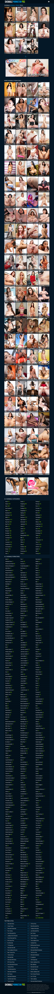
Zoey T (38, 915)
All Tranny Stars (11, 962)
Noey (37, 624)
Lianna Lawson (24, 798)
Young (38, 553)
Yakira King (38, 890)
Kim (22, 744)
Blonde (7, 528)
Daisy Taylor (8, 834)
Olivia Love (39, 638)
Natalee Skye (39, 584)
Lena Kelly (23, 789)
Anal (7, 501)
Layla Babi (23, 775)
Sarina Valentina (40, 737)
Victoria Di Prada (40, 861)
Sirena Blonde (39, 764)
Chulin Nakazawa (9, 805)
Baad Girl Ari (8, 685)
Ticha (37, 816)
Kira (22, 755)
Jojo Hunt (23, 687)
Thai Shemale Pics (12, 969)
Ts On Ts (38, 544)
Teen (38, 537)
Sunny (37, 787)
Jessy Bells (23, 681)
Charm (7, 787)
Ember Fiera (8, 879)
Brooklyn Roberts (9, 739)
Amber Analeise (9, 602)
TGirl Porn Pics (34, 952)
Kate (22, 714)
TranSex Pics (33, 942)
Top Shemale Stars (12, 978)
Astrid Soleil (8, 658)
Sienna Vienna (39, 762)
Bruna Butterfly (9, 744)
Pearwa (38, 669)
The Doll (38, 809)
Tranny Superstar (34, 935)
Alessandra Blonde (10, 577)
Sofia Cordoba (39, 775)
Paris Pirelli (38, 653)
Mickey (23, 888)
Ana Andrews (9, 613)
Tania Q (38, 800)
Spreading (39, 530)
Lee (22, 780)
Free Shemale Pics (12, 933)
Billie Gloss (8, 726)
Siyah (37, 766)
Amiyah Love (9, 604)
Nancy (38, 570)
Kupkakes (23, 766)
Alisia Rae (8, 588)
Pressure (38, 692)
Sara (37, 730)
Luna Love (23, 836)
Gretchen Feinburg (25, 588)
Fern (22, 559)
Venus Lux (39, 854)
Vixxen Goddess (40, 872)
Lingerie (23, 533)
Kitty (22, 760)
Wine (37, 884)
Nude (23, 539)
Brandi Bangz (9, 735)
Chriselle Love (8, 800)
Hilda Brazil (24, 604)
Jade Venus (24, 635)
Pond (37, 683)
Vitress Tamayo (40, 868)
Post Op (38, 510)
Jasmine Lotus (24, 651)
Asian (7, 503)
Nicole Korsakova (40, 604)
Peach (38, 665)
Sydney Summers (40, 796)
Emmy (7, 888)
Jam (22, 638)
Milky (22, 893)
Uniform (38, 546)
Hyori (22, 617)
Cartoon (7, 773)
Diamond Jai (8, 857)
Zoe (37, 911)
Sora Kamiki (39, 780)
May (22, 870)
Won (37, 886)
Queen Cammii (40, 699)
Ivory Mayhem (24, 626)
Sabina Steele (39, 717)
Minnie (22, 904)
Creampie (8, 537)
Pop (37, 687)
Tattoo (38, 535)
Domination (8, 546)
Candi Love (8, 755)
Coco (7, 820)
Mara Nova (23, 852)
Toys (38, 542)
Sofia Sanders (39, 778)
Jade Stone (24, 633)
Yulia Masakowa (40, 904)
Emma (7, 884)
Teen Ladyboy (34, 978)
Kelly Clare (24, 726)
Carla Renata (8, 764)
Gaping (23, 512)
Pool (38, 506)
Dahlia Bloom (9, 827)
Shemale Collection (12, 971)
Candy (7, 757)
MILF (22, 537)
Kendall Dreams (25, 732)
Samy (37, 721)
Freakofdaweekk (25, 566)
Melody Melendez (25, 879)
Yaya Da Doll (39, 895)
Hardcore (24, 517)
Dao (7, 845)
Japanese (24, 524)
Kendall (23, 730)
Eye (6, 917)
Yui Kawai (38, 902)
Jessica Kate (24, 678)
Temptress (39, 807)
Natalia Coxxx (39, 586)
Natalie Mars (39, 590)
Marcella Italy (24, 854)
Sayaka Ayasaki (39, 744)
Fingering (24, 503)
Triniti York (38, 827)
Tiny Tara (38, 823)
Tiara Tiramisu (39, 814)
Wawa (38, 875)
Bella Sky (8, 714)
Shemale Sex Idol (34, 966)
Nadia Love (39, 563)
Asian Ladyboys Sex (35, 971)
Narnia (37, 579)
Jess (22, 672)
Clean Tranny (33, 938)
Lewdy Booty (24, 793)
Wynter (38, 888)
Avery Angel (8, 676)
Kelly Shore (24, 728)
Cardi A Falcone (9, 760)
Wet (37, 551)
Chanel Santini (9, 784)
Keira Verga (24, 723)
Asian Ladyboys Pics (35, 962)
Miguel (23, 890)
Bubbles (7, 746)
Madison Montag (25, 841)
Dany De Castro (9, 843)
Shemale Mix (10, 957)
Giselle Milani (24, 577)
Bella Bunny (8, 712)
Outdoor (23, 546)
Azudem (7, 683)
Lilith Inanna (24, 805)
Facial (7, 551)
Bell (6, 705)
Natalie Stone (39, 593)
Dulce (7, 872)
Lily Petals (23, 811)
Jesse (23, 674)
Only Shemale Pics (35, 926)
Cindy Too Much (9, 811)
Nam (37, 566)
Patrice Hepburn (40, 660)
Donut (7, 866)
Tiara (37, 811)
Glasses (23, 515)
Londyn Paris (24, 827)
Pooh (37, 685)
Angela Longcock (9, 617)
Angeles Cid (9, 620)
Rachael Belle (39, 701)
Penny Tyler (39, 672)
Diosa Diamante (9, 859)
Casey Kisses (9, 775)
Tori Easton (39, 825)
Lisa (22, 816)
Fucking (23, 508)
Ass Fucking (8, 508)
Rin (37, 705)
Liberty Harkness (25, 800)
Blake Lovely (8, 730)
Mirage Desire (24, 908)
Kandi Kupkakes (24, 699)
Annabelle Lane (9, 633)
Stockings (39, 533)
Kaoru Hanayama (25, 703)
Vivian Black (39, 870)
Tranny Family (11, 981)
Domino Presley (9, 863)
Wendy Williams (40, 877)
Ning (37, 620)
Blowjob (8, 530)
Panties (23, 549)
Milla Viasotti (24, 895)
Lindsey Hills (24, 814)
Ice (22, 620)
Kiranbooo (23, 757)
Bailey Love (8, 694)
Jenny (23, 667)
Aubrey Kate (8, 663)
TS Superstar (10, 945)
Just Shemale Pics (35, 930)
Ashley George (9, 651)
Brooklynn (8, 741)
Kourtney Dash (24, 764)
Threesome (39, 539)
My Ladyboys (33, 964)
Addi (7, 559)
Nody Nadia (39, 622)
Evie (6, 915)
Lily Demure (24, 809)
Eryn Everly (8, 902)
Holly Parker (24, 608)
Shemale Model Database (36, 950)
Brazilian (8, 533)
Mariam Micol (24, 861)
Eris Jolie (8, 897)
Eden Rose (8, 875)
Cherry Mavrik (9, 796)
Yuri (37, 906)
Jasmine (23, 647)
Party (22, 553)
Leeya (23, 782)
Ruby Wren (39, 710)
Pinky (37, 676)
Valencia (38, 834)
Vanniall (38, 850)
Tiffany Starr (39, 820)
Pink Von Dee (39, 674)
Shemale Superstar (12, 928)
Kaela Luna (24, 694)
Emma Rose (8, 886)
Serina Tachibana (40, 750)
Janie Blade (24, 644)
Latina (23, 528)
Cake (6, 753)
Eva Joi (7, 904)
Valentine (38, 838)
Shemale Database (12, 976)
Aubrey (7, 660)
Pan (37, 647)
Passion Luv (39, 656)
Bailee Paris (8, 687)
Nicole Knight (39, 602)
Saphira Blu (39, 726)
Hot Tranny (10, 974)
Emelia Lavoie (8, 881)
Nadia (38, 561)
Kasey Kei (23, 712)
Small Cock (39, 524)
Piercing (38, 503)
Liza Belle (23, 823)
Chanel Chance (9, 780)
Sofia (37, 773)
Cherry (7, 791)
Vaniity (38, 845)
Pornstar (38, 508)
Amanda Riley (9, 595)
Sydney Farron (39, 793)
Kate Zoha (23, 717)
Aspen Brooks (9, 656)
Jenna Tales (24, 665)
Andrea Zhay (8, 615)
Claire (7, 814)
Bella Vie (7, 717)
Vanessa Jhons (39, 843)
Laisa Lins (23, 771)
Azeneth (8, 681)
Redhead (39, 515)
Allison (7, 593)
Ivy (21, 629)
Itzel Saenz (24, 622)
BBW (7, 517)
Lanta (22, 773)
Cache (7, 748)
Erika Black (8, 893)
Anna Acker (8, 631)
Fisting (23, 506)
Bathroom (8, 515)
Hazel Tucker (24, 599)
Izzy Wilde (23, 631)
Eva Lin (7, 906)
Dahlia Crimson (9, 829)
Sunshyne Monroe (40, 789)
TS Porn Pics (33, 923)
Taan (37, 798)
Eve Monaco (8, 913)
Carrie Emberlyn (9, 771)
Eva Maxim (8, 908)
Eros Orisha (8, 899)
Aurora (7, 667)
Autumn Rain (9, 669)
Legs (23, 530)
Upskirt (38, 549)
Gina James (24, 575)
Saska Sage (39, 741)
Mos (22, 917)
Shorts (38, 519)
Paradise (38, 649)
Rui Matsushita (40, 712)
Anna (7, 629)
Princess (38, 694)
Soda (37, 771)
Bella (7, 708)
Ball (6, 696)
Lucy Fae (23, 829)
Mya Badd (38, 559)
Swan (38, 791)
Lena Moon (23, 791)
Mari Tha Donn (24, 859)
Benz (7, 719)
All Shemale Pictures (35, 945)
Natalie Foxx (39, 588)
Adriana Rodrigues (10, 566)
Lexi (22, 796)
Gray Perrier (24, 586)
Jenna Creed (24, 658)
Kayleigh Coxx (24, 721)
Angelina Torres (9, 624)
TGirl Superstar (34, 959)
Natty (37, 597)
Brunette (8, 535)
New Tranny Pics (11, 952)
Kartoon (23, 710)
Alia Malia (8, 584)
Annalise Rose (9, 635)
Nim (37, 615)
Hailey (22, 593)
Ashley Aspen (9, 649)
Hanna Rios (23, 595)
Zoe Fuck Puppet (40, 913)
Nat (37, 581)
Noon (37, 626)
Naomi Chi (38, 577)
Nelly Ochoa (39, 599)
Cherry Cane (8, 793)
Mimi (22, 899)
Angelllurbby (8, 626)
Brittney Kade (9, 737)
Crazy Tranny (10, 926)
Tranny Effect (11, 966)
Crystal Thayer (9, 825)
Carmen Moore (9, 766)
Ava (7, 672)
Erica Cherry (8, 890)
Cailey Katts (8, 750)
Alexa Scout (8, 579)
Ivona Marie (24, 624)
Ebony (8, 549)
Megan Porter (24, 872)
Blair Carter (8, 728)
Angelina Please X (10, 622)
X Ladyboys (33, 957)
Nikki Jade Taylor (40, 608)
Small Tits (39, 526)
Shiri (37, 760)
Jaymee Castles (25, 653)
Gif (22, 570)
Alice (7, 586)
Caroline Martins (9, 769)
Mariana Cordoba (25, 863)
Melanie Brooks (25, 877)
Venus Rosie (39, 857)
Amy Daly (8, 611)
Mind (22, 902)
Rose (37, 708)
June (22, 692)
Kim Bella (23, 746)
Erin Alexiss (8, 895)
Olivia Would (39, 640)
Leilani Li (23, 787)
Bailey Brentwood (9, 690)
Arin (7, 644)
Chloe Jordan (9, 798)
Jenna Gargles (24, 660)
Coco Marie (8, 823)
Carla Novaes (9, 762)
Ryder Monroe (39, 714)
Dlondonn (8, 861)
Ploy (37, 681)
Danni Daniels (9, 841)
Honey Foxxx (24, 615)
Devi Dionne (8, 852)
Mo (22, 913)
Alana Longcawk (9, 575)
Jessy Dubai (24, 683)
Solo (38, 528)
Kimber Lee (24, 750)
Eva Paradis (8, 911)
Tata (37, 802)
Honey (23, 613)
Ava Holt (7, 674)
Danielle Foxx (9, 838)
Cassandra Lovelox (10, 778)
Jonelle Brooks (25, 690)
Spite (37, 782)
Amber (7, 597)
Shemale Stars (11, 923)
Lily (22, 807)
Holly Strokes (24, 611)
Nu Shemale (10, 942)
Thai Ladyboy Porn (35, 940)
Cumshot (8, 542)
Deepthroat (8, 544)
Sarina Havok (39, 735)
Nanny (38, 572)
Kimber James (25, 748)
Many (22, 850)
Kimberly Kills (24, 753)
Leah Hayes (24, 778)
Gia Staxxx (24, 568)
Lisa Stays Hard (25, 818)
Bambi (7, 699)
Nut (37, 631)
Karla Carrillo (24, 708)
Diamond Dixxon (9, 854)
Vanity (37, 847)
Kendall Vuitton (24, 737)
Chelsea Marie (9, 789)
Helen (22, 602)
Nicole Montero (40, 606)
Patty (37, 663)
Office (22, 542)
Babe (7, 510)
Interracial (24, 521)
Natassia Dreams (40, 595)
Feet (7, 553)
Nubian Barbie (39, 629)
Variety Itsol (39, 852)
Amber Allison (8, 599)
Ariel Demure (9, 642)
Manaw (23, 845)
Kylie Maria (24, 769)
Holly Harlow (24, 606)
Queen (38, 696)
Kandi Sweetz (24, 701)
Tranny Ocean (11, 954)
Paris (37, 651)
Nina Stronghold (40, 617)
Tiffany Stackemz (40, 818)
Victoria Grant (39, 863)
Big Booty (8, 519)
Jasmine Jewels (25, 649)
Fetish (23, 501)
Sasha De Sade (40, 739)
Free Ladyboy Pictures (12, 950)
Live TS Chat (33, 976)
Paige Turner (39, 642)
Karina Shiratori (25, 705)
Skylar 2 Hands (39, 769)
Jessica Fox (24, 676)
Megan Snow (24, 875)
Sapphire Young (40, 728)
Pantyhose (24, 551)
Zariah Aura (39, 908)
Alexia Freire (8, 581)
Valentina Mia (39, 836)
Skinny (38, 521)
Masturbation (25, 535)
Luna (22, 834)
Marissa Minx (24, 866)
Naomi (38, 575)
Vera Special (39, 859)
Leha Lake (23, 784)
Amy (7, 608)
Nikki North (39, 611)
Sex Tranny (33, 933)
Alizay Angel (8, 590)
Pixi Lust (38, 678)
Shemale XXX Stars (12, 959)
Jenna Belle (24, 656)
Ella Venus (8, 877)
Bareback (8, 512)
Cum (7, 539)
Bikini (7, 526)
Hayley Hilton (24, 597)
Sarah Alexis (39, 732)
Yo (37, 897)
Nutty (37, 633)
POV (38, 512)
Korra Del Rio (24, 762)
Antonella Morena (10, 638)
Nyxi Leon (38, 635)
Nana (37, 568)
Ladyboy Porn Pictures (12, 935)
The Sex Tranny (34, 969)
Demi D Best (8, 850)
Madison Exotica (25, 838)
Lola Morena (24, 825)
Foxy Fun (23, 563)
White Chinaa (39, 879)
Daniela (7, 836)
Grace (22, 581)
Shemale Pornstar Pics (36, 992)
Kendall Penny (24, 735)
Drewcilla (8, 870)
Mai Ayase (23, 843)
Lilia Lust (23, 802)
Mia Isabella (24, 884)
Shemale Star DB (11, 947)
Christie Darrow (9, 802)
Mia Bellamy (24, 881)
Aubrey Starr (8, 665)
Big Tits (8, 524)
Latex (22, 526)
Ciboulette (8, 807)
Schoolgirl (38, 517)
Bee (7, 703)
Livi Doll (23, 820)
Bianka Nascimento (10, 721)
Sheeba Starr (39, 757)
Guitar (23, 590)
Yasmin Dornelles (40, 893)
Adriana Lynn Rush (10, 563)
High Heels (24, 519)
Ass (7, 506)
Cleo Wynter (8, 816)
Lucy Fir (23, 832)
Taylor (37, 805)
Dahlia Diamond (9, 832)
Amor (7, 606)
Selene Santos (39, 748)
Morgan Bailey (25, 915)
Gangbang (23, 510)
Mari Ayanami (24, 857)
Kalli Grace (23, 696)
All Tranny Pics (11, 940)
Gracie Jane (24, 584)
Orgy (22, 544)
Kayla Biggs (24, 719)
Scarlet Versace (39, 746)
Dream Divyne (9, 868)
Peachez (38, 667)
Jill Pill (23, 685)
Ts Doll (37, 829)
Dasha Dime (8, 847)
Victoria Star (39, 866)
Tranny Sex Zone (34, 947)
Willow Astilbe (39, 881)
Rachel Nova (39, 703)
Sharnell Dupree (40, 755)
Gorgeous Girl (24, 579)
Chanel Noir (8, 782)
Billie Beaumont (9, 723)
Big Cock (8, 521)
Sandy (38, 723)
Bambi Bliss (8, 701)
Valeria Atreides (40, 841)
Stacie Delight (39, 784)
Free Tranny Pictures (35, 974)
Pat (37, 658)
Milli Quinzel (24, 897)
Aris (6, 647)
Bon (7, 732)
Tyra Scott (39, 832)
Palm (37, 644)
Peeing (38, 501)
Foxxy (23, 561)
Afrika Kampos (9, 570)
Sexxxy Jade (39, 753)
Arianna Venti (8, 640)
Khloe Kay (23, 741)
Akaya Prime (8, 572)
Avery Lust (8, 678)
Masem (23, 868)
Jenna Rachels (24, 663)
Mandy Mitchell (25, 847)
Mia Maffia (24, 886)
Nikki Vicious (39, 613)
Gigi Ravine (24, 572)
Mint (22, 906)
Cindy (7, 809)
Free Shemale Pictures (13, 964)
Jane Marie (24, 642)
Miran (22, 911)
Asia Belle (8, 653)
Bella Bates (8, 710)
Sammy (38, 719)
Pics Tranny (10, 930)
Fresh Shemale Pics (12, 938)
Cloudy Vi (8, 818)
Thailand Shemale (35, 928)
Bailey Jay (8, 692)
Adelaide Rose (9, 561)
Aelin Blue (8, 568)
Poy (37, 690)
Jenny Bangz (24, 669)
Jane (22, 640)
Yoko (37, 899)
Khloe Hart (23, 739)
